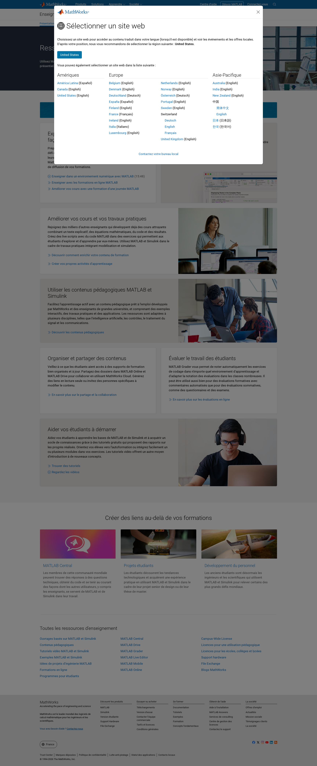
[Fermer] (258, 12)
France (113, 114)
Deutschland (117, 95)
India (216, 89)
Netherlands (169, 83)
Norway (166, 89)
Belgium (114, 83)
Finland (114, 108)
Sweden (166, 108)
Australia (219, 83)
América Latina (67, 83)
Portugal (167, 102)
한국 (216, 126)
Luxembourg (117, 133)
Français (170, 133)
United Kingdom (172, 139)
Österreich (168, 95)
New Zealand (222, 95)
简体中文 (222, 108)
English (170, 126)
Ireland (114, 120)
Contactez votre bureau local (158, 154)
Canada (62, 89)
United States (66, 95)
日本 (216, 120)
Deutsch (170, 120)
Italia (112, 126)
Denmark (115, 89)
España (114, 102)
